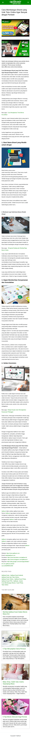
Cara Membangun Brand (8, 583)
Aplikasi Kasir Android (16, 575)
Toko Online (5, 584)
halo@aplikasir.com (10, 555)
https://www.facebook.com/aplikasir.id (17, 557)
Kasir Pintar (19, 583)
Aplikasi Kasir (5, 575)
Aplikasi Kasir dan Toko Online (10, 577)
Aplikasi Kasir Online (7, 579)
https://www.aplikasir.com (13, 553)
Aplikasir (4, 511)
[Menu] (3, 2)
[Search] (28, 2)
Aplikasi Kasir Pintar (20, 579)
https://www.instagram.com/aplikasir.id (17, 559)
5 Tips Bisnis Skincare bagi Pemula (15, 717)
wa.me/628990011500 (7, 565)
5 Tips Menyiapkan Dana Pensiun (14, 649)
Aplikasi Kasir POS (7, 581)
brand (20, 581)
